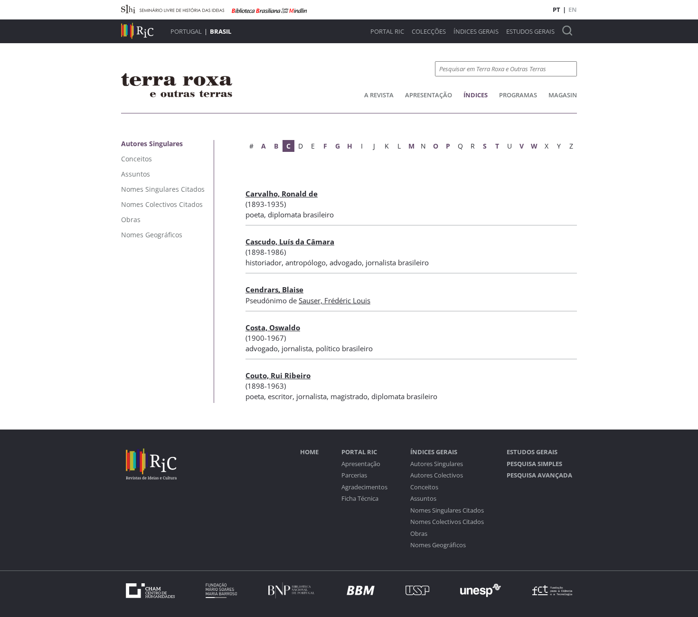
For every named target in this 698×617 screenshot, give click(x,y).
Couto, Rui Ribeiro (278, 375)
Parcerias (354, 475)
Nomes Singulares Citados (447, 510)
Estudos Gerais (530, 31)
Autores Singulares (436, 463)
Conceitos (424, 487)
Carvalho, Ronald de (281, 193)
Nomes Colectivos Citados (447, 521)
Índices (475, 95)
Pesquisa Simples (534, 463)
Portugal (186, 31)
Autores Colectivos (436, 475)
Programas (518, 95)
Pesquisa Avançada (539, 475)
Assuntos (423, 498)
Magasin (562, 95)
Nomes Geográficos (438, 545)
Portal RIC (387, 31)
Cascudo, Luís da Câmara (289, 241)
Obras (418, 533)
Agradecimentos (364, 487)
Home (309, 452)
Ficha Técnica (359, 498)
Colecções (429, 31)
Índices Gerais (476, 31)
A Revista (379, 95)
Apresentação (428, 95)
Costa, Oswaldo (272, 327)
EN (572, 9)
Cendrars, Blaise (274, 289)
